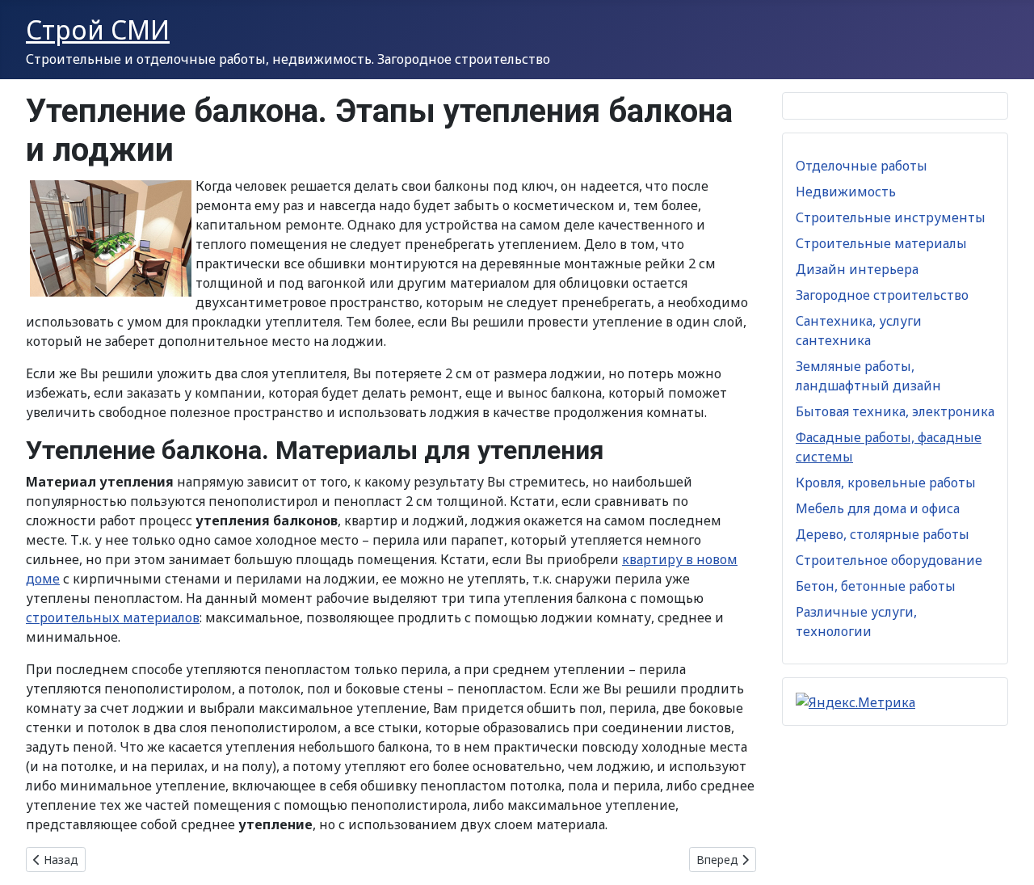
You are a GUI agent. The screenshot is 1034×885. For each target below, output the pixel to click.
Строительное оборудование (889, 560)
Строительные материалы (881, 243)
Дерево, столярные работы (882, 534)
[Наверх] (1005, 855)
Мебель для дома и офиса (878, 508)
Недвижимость (846, 191)
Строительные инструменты (891, 217)
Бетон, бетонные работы (876, 586)
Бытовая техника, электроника (895, 411)
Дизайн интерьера (857, 269)
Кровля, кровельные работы (886, 482)
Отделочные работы (861, 166)
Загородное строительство (882, 295)
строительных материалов (113, 617)
